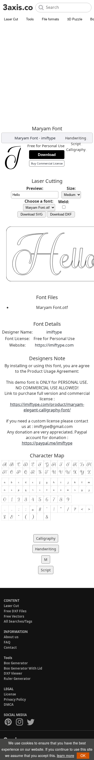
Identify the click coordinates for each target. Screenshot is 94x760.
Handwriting (75, 138)
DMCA (9, 704)
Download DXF (61, 214)
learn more (65, 755)
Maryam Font (26, 137)
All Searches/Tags (18, 621)
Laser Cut (11, 19)
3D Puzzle (74, 19)
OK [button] (82, 755)
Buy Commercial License (47, 163)
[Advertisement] (47, 73)
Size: (71, 188)
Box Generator (16, 663)
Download (47, 154)
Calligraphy (75, 149)
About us (11, 637)
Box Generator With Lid (23, 668)
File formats (50, 19)
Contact (10, 647)
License (10, 694)
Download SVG (32, 214)
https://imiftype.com (54, 345)
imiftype (48, 137)
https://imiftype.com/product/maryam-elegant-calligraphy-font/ (47, 407)
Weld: (63, 201)
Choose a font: (39, 201)
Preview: (34, 188)
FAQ (7, 642)
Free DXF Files (15, 611)
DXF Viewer (13, 673)
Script (76, 143)
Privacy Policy (15, 699)
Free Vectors (14, 616)
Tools (30, 19)
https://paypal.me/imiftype (47, 443)
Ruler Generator (17, 678)
